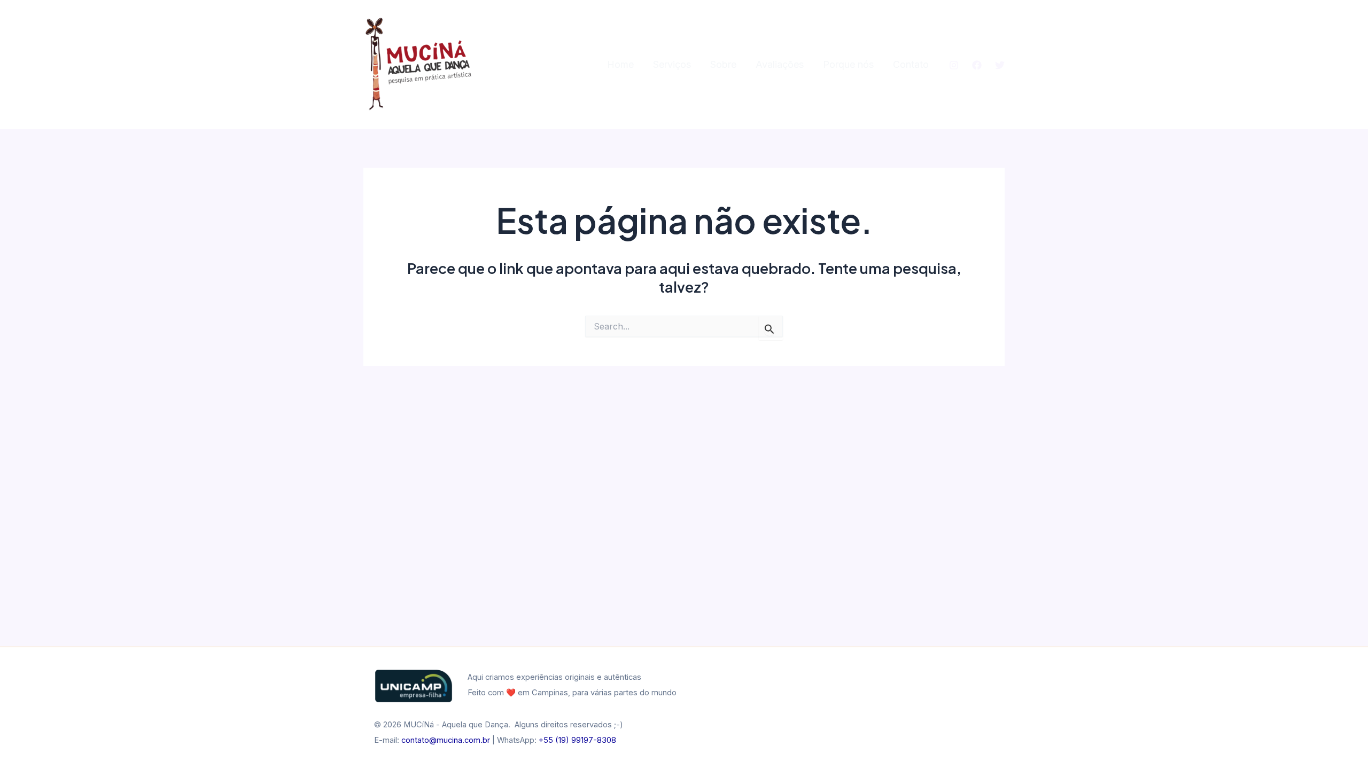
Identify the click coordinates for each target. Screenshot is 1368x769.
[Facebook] (977, 65)
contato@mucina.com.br (445, 740)
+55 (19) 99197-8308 (577, 740)
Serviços (672, 64)
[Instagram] (954, 65)
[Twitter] (1000, 65)
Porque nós (848, 64)
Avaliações (780, 64)
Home (620, 64)
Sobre (723, 64)
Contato (911, 64)
